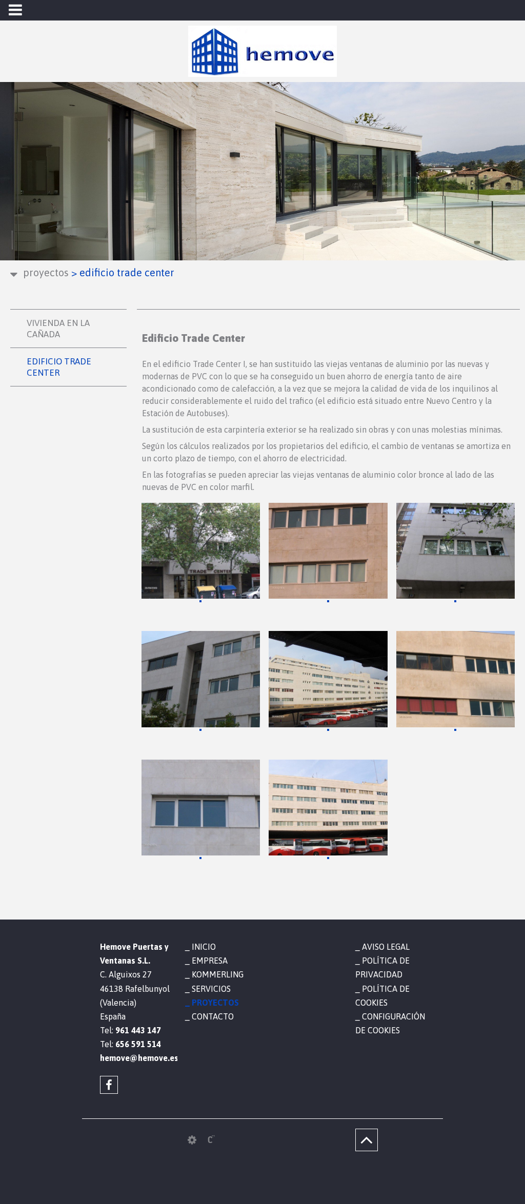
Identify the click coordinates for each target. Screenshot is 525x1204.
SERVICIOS (211, 988)
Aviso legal (386, 946)
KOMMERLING (218, 974)
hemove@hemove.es (135, 1058)
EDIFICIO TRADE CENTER (59, 367)
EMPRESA (210, 960)
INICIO (204, 946)
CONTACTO (213, 1016)
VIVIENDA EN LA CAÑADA (58, 328)
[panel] (192, 1140)
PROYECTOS (46, 272)
